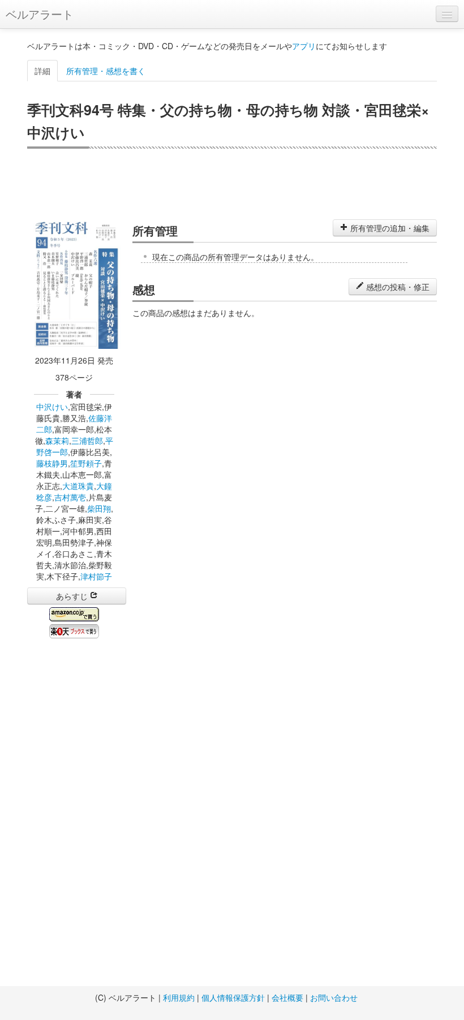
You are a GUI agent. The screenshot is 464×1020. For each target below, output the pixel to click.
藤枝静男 (52, 463)
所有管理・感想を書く (105, 70)
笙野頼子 (86, 463)
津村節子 (96, 576)
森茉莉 (57, 440)
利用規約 (179, 997)
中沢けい (52, 406)
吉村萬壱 (70, 497)
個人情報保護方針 (233, 997)
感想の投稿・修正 (396, 286)
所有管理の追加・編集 (388, 228)
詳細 (42, 70)
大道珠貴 (78, 485)
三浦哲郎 (87, 440)
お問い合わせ (334, 997)
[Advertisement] (232, 182)
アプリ (304, 45)
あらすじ (73, 596)
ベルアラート (40, 14)
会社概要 (287, 997)
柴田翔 (99, 508)
